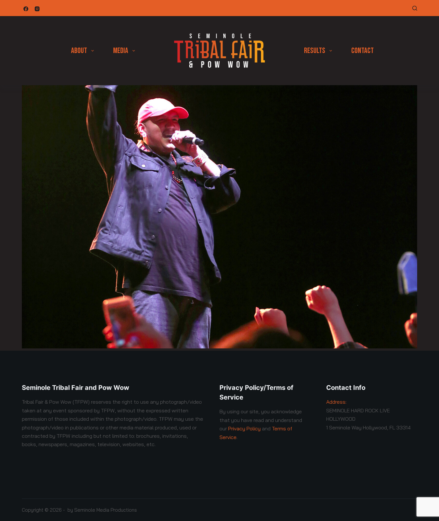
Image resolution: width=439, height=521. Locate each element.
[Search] (414, 8)
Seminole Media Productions (105, 510)
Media (120, 50)
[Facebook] (25, 8)
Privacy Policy (244, 428)
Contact (362, 50)
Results (314, 50)
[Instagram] (37, 8)
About (79, 50)
